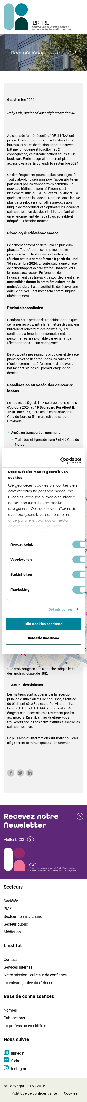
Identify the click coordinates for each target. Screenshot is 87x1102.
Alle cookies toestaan (44, 623)
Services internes (18, 967)
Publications (14, 1018)
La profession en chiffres (25, 1025)
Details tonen (60, 609)
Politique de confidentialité (34, 1093)
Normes (10, 1010)
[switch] (79, 559)
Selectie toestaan (43, 638)
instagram (20, 1069)
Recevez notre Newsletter (31, 821)
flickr (15, 1061)
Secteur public (16, 924)
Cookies (70, 1093)
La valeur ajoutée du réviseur (28, 982)
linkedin (17, 1053)
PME (8, 908)
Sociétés (11, 901)
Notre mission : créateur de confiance (35, 975)
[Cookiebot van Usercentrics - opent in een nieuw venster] (61, 460)
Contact (10, 959)
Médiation (12, 932)
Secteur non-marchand (23, 916)
